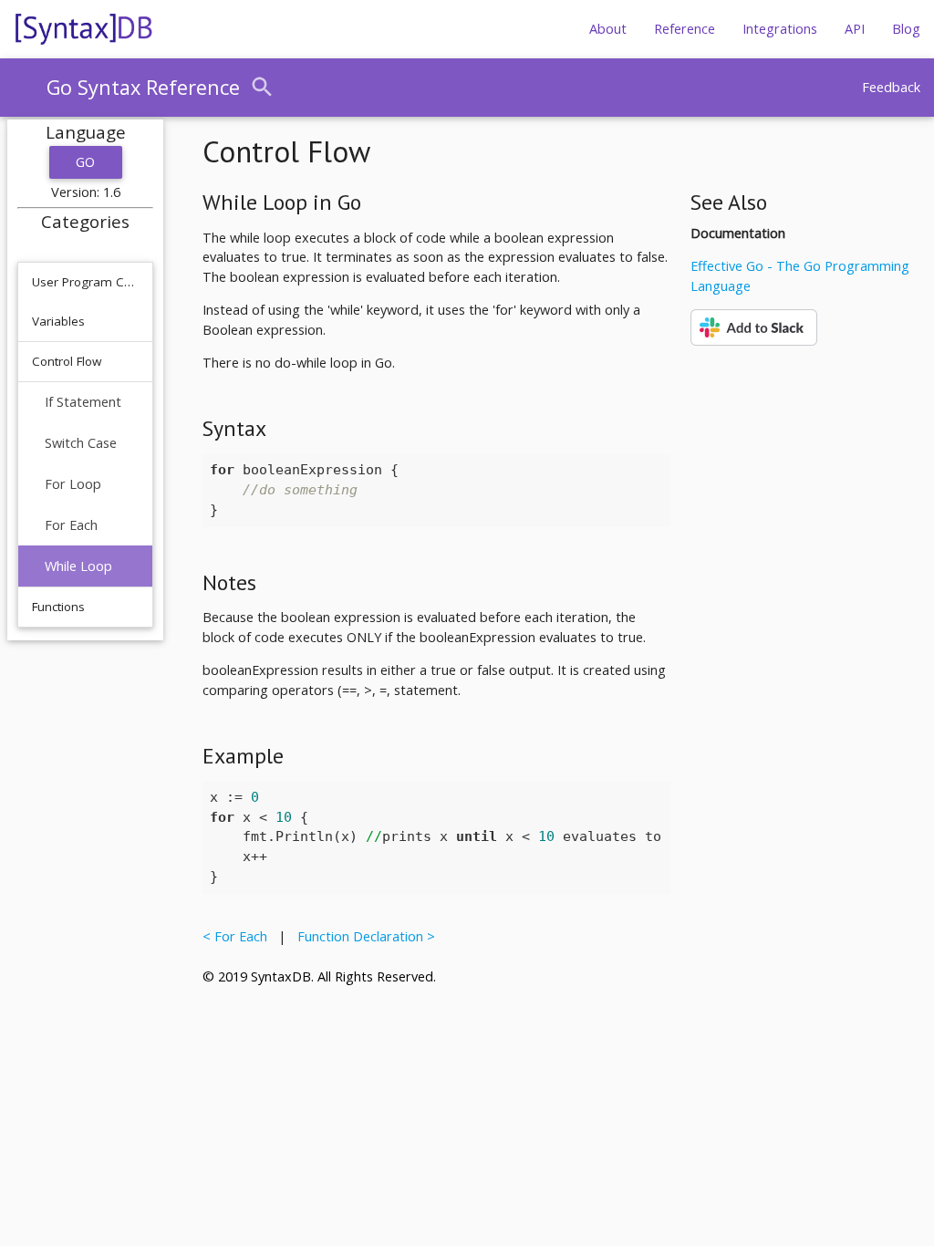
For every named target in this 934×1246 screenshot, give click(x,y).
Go (86, 162)
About (608, 28)
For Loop (73, 484)
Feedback (891, 87)
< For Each (238, 936)
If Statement (83, 401)
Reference (684, 28)
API (855, 28)
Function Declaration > (362, 936)
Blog (906, 28)
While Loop (78, 566)
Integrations (779, 28)
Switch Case (81, 443)
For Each (71, 525)
